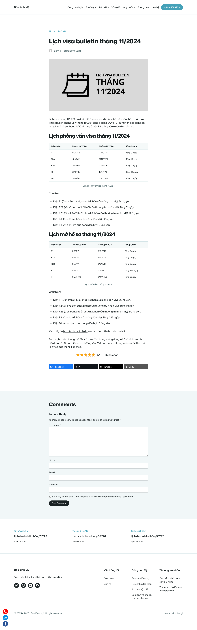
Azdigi (179, 613)
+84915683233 (172, 7)
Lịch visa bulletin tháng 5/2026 (147, 536)
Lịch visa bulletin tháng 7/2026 (30, 536)
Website (53, 484)
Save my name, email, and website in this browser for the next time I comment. (92, 496)
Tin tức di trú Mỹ (57, 31)
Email (52, 472)
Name (53, 460)
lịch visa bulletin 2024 (75, 331)
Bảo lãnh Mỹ (21, 7)
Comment (55, 425)
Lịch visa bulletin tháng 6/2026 (89, 536)
